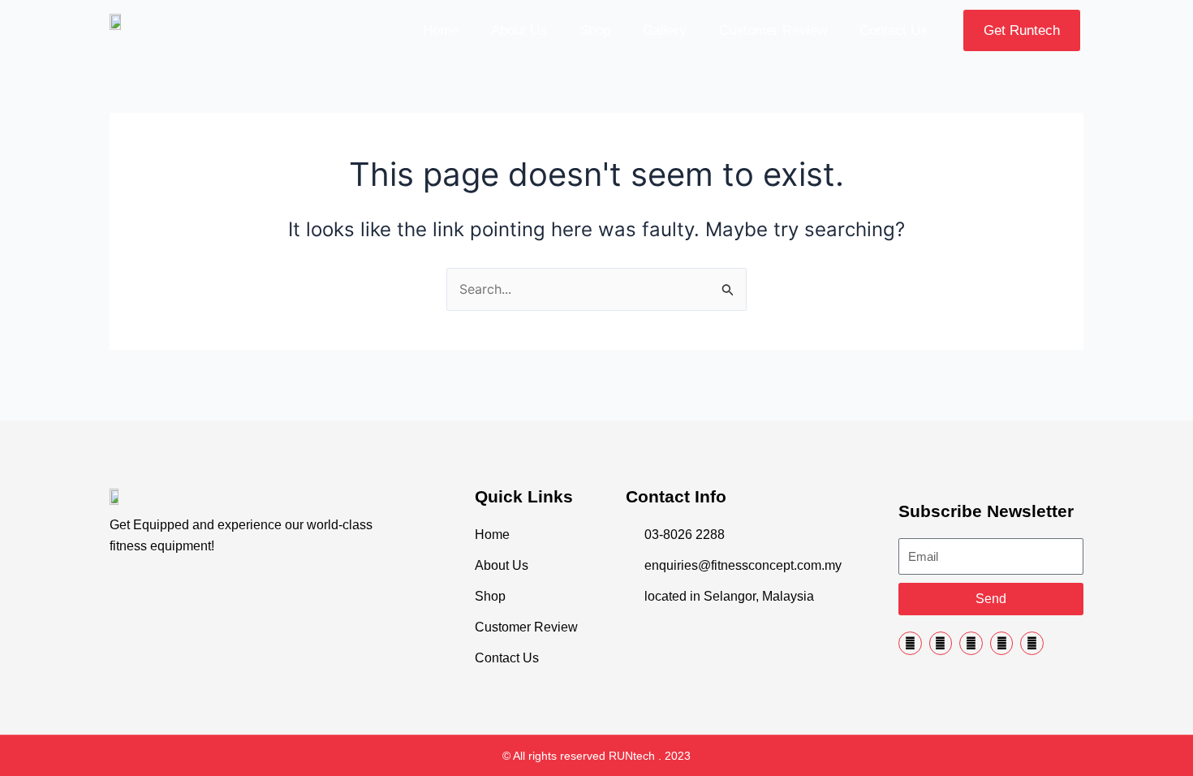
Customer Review (773, 30)
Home (441, 30)
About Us (519, 30)
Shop (594, 30)
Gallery (665, 30)
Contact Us (893, 30)
